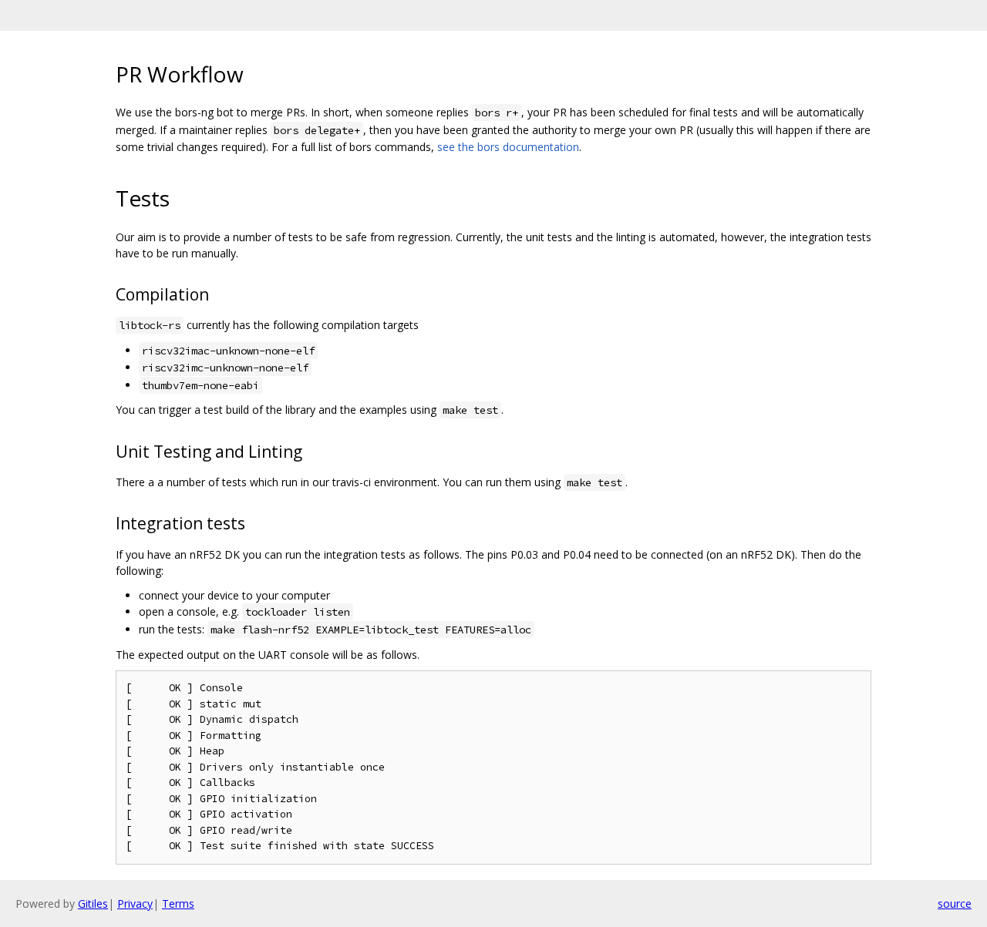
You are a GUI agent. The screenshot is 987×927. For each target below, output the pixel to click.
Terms (178, 903)
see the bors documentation (508, 146)
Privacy (135, 903)
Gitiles (93, 903)
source (955, 903)
